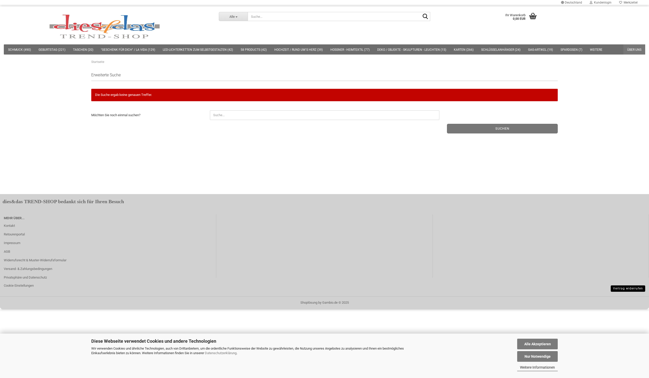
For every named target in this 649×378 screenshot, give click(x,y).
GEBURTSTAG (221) (52, 49)
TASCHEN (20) (83, 49)
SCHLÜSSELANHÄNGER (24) (500, 49)
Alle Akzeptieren (537, 344)
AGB (7, 251)
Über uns (634, 49)
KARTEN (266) (464, 49)
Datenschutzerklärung (221, 353)
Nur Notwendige (538, 356)
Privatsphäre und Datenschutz (25, 277)
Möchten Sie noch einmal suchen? (115, 115)
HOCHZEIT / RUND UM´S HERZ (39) (298, 49)
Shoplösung (308, 302)
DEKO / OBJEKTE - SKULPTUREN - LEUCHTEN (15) (411, 49)
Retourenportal (14, 234)
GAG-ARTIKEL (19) (540, 49)
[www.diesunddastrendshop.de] (105, 25)
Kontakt (9, 226)
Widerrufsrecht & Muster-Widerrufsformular (35, 260)
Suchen (502, 128)
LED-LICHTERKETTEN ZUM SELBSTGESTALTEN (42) (198, 49)
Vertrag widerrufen (628, 288)
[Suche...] (425, 16)
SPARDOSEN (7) (571, 49)
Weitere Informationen (537, 367)
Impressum (12, 243)
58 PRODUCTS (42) (254, 49)
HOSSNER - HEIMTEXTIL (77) (350, 49)
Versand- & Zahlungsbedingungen (28, 269)
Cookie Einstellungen (19, 285)
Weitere (596, 49)
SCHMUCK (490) (19, 49)
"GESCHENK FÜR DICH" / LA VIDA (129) (128, 49)
